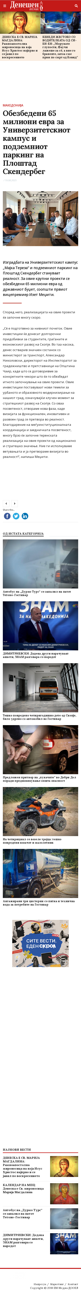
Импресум (40, 1284)
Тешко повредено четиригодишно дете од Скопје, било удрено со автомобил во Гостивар (39, 717)
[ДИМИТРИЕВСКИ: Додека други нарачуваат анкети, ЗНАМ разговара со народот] (40, 626)
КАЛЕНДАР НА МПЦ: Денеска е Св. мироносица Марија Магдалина (23, 1188)
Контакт (73, 1284)
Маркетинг (57, 1284)
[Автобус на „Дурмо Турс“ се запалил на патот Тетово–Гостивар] (40, 564)
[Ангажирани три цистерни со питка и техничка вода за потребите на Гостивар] (40, 873)
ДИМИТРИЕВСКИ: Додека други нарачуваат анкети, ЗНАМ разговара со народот (36, 655)
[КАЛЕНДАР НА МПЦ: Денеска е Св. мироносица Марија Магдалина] (64, 1193)
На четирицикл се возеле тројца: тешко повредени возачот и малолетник (32, 840)
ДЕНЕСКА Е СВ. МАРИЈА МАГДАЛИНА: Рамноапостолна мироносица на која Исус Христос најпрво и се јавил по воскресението (19, 47)
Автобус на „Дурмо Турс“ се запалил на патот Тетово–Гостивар (37, 593)
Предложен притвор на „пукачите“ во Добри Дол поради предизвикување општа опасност (39, 779)
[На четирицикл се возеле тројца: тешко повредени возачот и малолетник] (40, 811)
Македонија (13, 105)
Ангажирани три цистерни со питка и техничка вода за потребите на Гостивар (39, 902)
